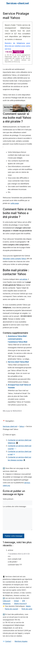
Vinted (16, 601)
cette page (14, 203)
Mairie (28, 606)
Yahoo (21, 426)
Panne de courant (11, 609)
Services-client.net (17, 3)
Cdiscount (6, 601)
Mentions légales (21, 641)
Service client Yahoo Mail (18, 362)
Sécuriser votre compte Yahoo (14, 259)
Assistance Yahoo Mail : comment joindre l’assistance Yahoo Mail (17, 339)
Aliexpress (7, 604)
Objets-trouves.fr (20, 604)
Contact (8, 641)
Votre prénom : (8, 499)
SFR (23, 601)
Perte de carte (27, 609)
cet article (23, 279)
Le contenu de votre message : (15, 506)
